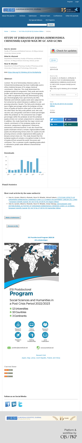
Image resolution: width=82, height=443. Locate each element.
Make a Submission (12, 217)
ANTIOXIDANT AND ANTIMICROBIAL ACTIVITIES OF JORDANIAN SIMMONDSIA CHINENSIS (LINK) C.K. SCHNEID (42, 205)
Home (6, 31)
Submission (33, 16)
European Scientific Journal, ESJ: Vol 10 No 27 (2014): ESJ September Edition (35, 208)
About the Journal (8, 16)
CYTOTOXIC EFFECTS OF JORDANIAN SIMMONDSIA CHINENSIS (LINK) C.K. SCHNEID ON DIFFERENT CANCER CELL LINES (43, 198)
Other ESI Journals (72, 16)
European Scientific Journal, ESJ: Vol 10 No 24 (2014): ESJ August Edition (34, 202)
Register (70, 2)
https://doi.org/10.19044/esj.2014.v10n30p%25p (24, 72)
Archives (22, 16)
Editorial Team (45, 16)
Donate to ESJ (13, 226)
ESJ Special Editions (35, 20)
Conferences (57, 16)
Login (77, 2)
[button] (56, 119)
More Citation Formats (58, 95)
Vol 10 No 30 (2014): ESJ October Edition (31, 31)
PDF (54, 60)
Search (51, 25)
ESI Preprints (50, 20)
